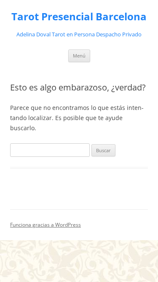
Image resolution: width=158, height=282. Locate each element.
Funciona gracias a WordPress (45, 224)
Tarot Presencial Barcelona (79, 16)
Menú (79, 55)
